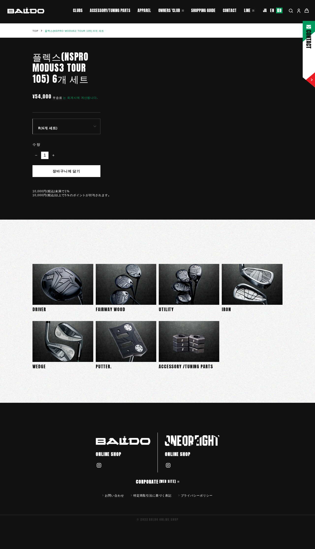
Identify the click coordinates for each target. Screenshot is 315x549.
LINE (247, 10)
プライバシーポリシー (197, 495)
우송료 (57, 98)
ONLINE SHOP (108, 454)
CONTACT (229, 10)
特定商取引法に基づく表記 (152, 495)
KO (279, 10)
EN (272, 10)
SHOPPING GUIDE (203, 10)
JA (265, 10)
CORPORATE (156, 481)
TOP (35, 31)
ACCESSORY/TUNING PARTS (110, 10)
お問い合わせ (114, 495)
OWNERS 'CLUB (169, 10)
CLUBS (77, 10)
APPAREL (144, 10)
